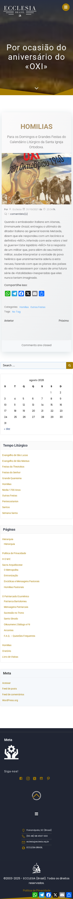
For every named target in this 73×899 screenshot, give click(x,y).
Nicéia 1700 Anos (11, 490)
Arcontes (8, 630)
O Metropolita (11, 569)
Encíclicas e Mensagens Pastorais (21, 581)
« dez (7, 428)
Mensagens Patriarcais (16, 607)
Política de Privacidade (14, 553)
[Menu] (66, 7)
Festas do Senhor (11, 472)
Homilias (24, 307)
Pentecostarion (10, 501)
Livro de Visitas (10, 656)
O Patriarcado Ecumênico (15, 596)
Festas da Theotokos (13, 466)
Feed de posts (9, 688)
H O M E (6, 559)
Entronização (11, 575)
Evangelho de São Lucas (15, 455)
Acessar (6, 683)
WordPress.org (10, 700)
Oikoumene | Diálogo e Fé (17, 624)
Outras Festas (37, 307)
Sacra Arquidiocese (12, 565)
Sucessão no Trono (14, 612)
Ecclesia (17, 209)
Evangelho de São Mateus (15, 461)
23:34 (50, 209)
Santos (6, 507)
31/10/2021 (32, 209)
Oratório (6, 651)
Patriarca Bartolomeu (15, 601)
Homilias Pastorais (14, 587)
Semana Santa (10, 513)
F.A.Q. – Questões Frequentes (19, 636)
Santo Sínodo (11, 618)
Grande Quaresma (12, 478)
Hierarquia (7, 539)
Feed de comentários (13, 694)
